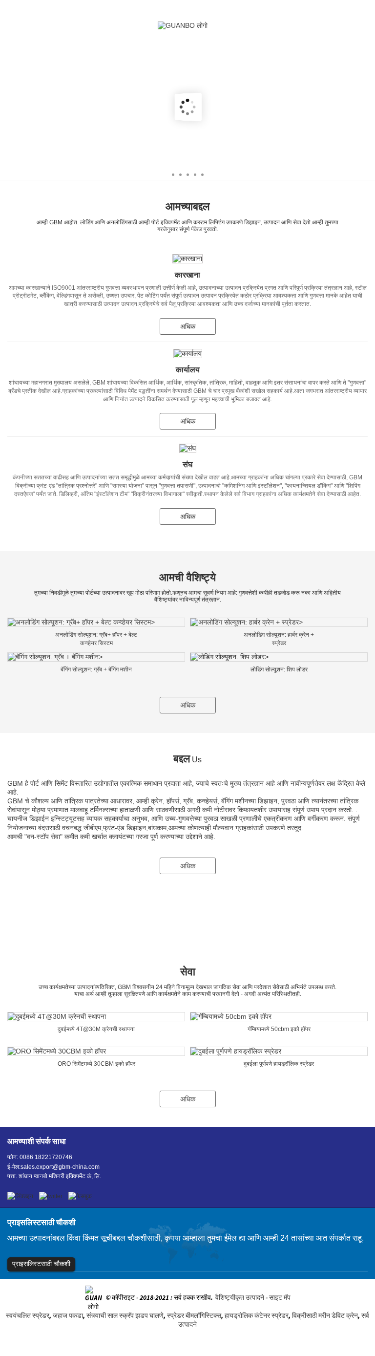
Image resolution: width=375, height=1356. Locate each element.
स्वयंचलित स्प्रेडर (27, 1315)
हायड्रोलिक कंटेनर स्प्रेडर (257, 1315)
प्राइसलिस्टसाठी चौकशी (41, 1264)
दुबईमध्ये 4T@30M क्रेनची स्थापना (96, 1029)
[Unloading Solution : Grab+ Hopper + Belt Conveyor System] (96, 622)
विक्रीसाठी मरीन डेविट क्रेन (325, 1315)
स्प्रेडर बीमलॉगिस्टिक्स (194, 1315)
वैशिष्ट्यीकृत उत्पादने (239, 1297)
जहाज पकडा (68, 1315)
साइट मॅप (280, 1297)
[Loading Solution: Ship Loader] (278, 657)
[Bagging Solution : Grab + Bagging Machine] (96, 657)
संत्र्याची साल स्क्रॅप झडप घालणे (125, 1315)
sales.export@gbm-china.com (60, 1166)
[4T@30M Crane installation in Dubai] (96, 1016)
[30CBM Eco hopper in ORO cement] (96, 1051)
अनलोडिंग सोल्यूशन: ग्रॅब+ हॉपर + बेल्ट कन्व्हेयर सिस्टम (96, 638)
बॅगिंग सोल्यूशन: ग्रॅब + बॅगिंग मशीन (96, 669)
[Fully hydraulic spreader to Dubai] (278, 1051)
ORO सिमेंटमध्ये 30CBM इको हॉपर (96, 1063)
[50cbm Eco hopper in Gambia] (278, 1016)
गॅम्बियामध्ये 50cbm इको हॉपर (279, 1029)
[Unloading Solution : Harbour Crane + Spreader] (278, 622)
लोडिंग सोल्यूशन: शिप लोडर (279, 669)
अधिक (187, 326)
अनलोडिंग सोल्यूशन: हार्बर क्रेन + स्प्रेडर (279, 638)
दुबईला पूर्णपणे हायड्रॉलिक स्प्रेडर (279, 1063)
